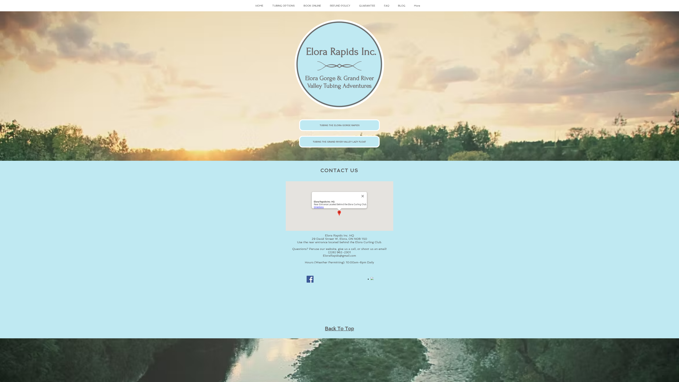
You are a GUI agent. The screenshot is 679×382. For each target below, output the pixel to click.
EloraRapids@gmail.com (339, 255)
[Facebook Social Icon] (310, 279)
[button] (285, 5)
